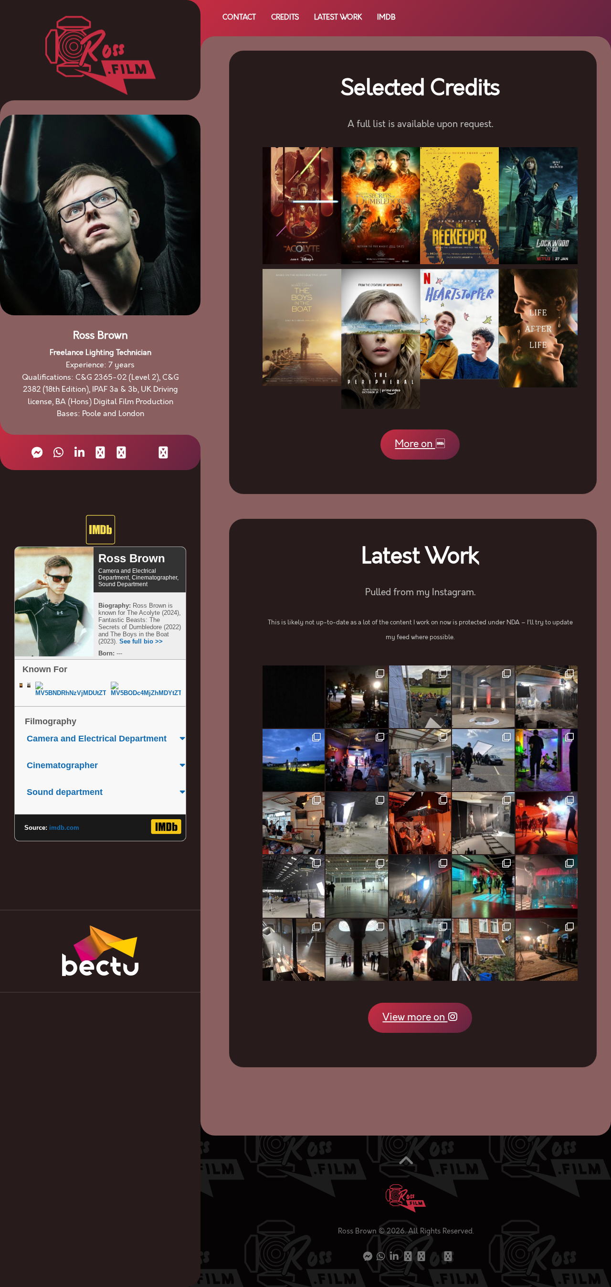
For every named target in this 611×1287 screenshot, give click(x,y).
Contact (239, 17)
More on (415, 444)
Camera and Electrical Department (97, 738)
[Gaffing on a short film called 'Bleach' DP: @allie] (420, 886)
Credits (285, 17)
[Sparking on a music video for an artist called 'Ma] (357, 760)
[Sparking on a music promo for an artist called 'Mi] (547, 696)
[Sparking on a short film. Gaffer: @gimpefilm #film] (420, 760)
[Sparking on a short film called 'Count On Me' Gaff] (547, 886)
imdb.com (64, 827)
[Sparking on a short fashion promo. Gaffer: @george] (483, 823)
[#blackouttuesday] (294, 696)
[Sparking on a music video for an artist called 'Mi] (357, 950)
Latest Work (338, 17)
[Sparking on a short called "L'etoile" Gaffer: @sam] (483, 950)
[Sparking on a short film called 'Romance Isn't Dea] (357, 696)
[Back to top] (406, 1162)
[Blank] (142, 453)
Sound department (65, 792)
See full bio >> (141, 641)
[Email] (163, 452)
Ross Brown (131, 558)
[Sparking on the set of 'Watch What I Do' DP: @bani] (357, 886)
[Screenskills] (121, 452)
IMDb (386, 17)
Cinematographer (62, 765)
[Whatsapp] (58, 452)
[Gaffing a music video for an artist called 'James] (483, 760)
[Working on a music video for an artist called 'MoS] (294, 886)
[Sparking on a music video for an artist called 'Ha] (420, 696)
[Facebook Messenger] (37, 452)
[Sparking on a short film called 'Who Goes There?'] (294, 760)
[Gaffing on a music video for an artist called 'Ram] (547, 823)
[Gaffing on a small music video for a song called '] (420, 823)
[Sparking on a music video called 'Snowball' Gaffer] (547, 760)
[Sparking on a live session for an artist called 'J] (294, 950)
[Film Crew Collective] (100, 452)
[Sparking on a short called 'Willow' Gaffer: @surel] (483, 696)
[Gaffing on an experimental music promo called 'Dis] (420, 950)
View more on (414, 1017)
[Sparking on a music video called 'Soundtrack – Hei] (483, 886)
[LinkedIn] (79, 452)
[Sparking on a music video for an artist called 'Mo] (357, 823)
